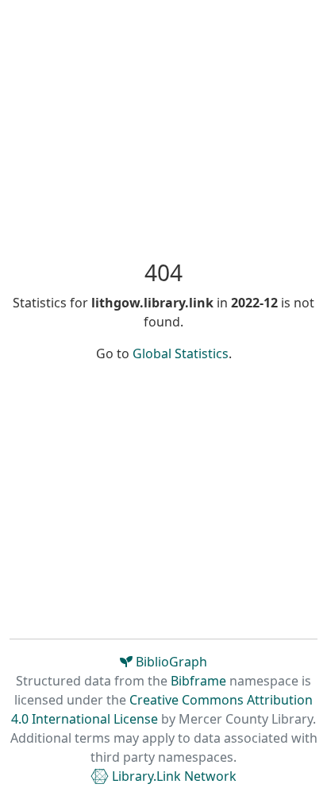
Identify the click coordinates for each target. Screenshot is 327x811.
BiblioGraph (170, 661)
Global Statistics (181, 353)
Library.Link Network (173, 776)
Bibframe (198, 680)
